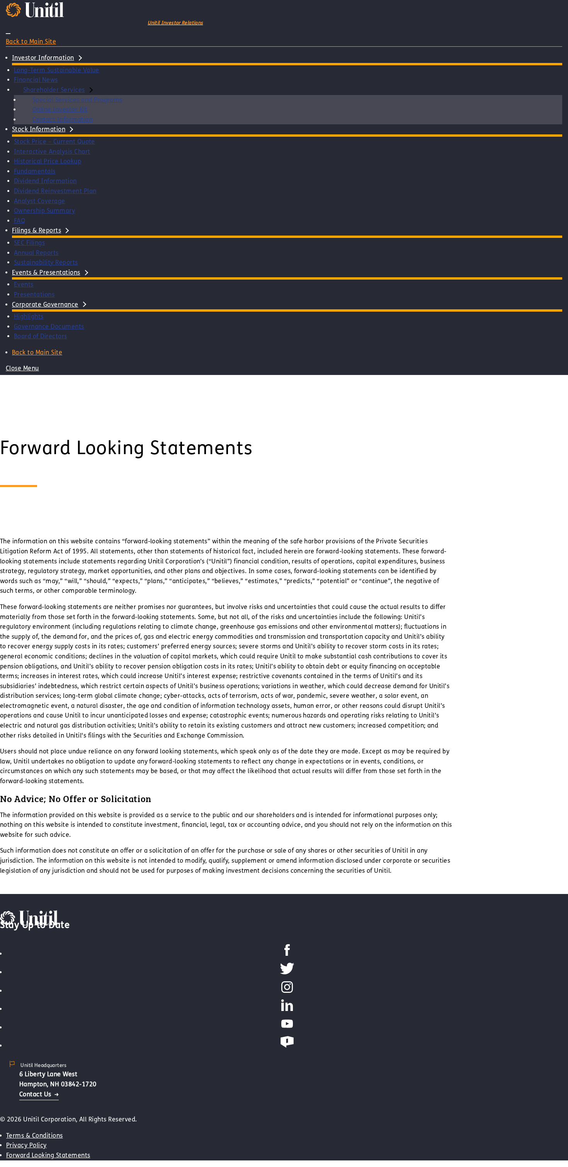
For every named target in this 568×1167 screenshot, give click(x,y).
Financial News (36, 79)
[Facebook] (287, 953)
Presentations (34, 294)
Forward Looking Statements (48, 1155)
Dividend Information (45, 181)
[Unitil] (29, 923)
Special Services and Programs (77, 99)
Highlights (29, 316)
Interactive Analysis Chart (52, 151)
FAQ (19, 220)
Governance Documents (49, 326)
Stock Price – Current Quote (54, 141)
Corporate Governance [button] (45, 304)
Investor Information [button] (43, 57)
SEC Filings (29, 242)
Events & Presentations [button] (46, 272)
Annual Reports (36, 252)
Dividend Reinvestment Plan (55, 191)
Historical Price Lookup (47, 161)
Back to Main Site (31, 41)
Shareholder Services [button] (54, 89)
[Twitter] (287, 972)
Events (24, 284)
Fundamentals (35, 171)
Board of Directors (40, 336)
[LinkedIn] (287, 1009)
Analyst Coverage (39, 201)
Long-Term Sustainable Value (56, 70)
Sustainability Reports (46, 262)
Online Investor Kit (59, 109)
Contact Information (62, 119)
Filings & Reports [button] (36, 230)
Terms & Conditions (34, 1135)
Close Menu (22, 368)
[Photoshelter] (287, 1045)
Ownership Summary (44, 210)
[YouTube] (287, 1027)
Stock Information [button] (38, 129)
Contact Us (35, 1094)
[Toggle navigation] (8, 33)
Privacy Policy (26, 1145)
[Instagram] (287, 990)
